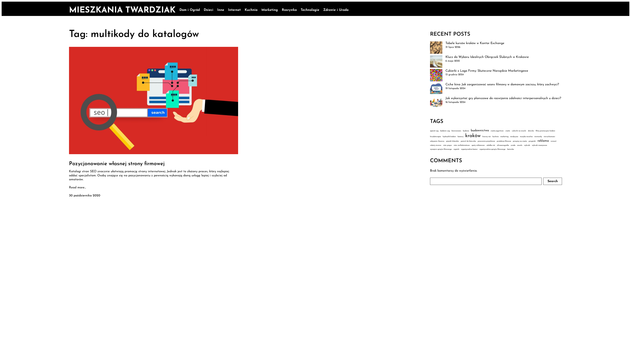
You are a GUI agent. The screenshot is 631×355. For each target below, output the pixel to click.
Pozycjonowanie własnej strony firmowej (117, 163)
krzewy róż (486, 137)
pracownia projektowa (486, 141)
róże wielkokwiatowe (462, 145)
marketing (504, 137)
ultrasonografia (503, 145)
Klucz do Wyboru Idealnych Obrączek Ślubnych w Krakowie (487, 57)
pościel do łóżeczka (468, 141)
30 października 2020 (84, 195)
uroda (513, 145)
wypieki (456, 149)
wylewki (527, 145)
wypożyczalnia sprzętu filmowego (492, 149)
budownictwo (480, 130)
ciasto (507, 131)
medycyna (514, 137)
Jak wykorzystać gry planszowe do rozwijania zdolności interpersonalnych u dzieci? (503, 98)
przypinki (532, 141)
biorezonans (456, 131)
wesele (519, 145)
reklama (543, 140)
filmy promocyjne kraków (545, 131)
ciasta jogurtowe (497, 131)
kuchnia (495, 137)
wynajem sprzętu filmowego (441, 149)
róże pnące (447, 145)
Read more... (77, 187)
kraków (473, 135)
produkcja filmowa (504, 141)
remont (553, 141)
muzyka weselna (526, 137)
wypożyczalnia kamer (469, 149)
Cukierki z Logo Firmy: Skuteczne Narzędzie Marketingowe (486, 70)
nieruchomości (549, 137)
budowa (466, 131)
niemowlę (538, 137)
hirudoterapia (435, 137)
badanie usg (445, 131)
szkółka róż (491, 145)
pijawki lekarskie (452, 141)
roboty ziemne (435, 145)
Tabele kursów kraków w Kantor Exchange (474, 43)
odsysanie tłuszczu (437, 141)
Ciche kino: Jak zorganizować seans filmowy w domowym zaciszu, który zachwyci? (502, 84)
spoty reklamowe (478, 145)
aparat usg (434, 131)
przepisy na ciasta (520, 141)
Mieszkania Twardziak (122, 10)
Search (553, 181)
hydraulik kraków (449, 137)
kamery (460, 137)
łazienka (510, 149)
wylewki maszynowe (539, 145)
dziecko (531, 131)
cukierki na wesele (519, 131)
